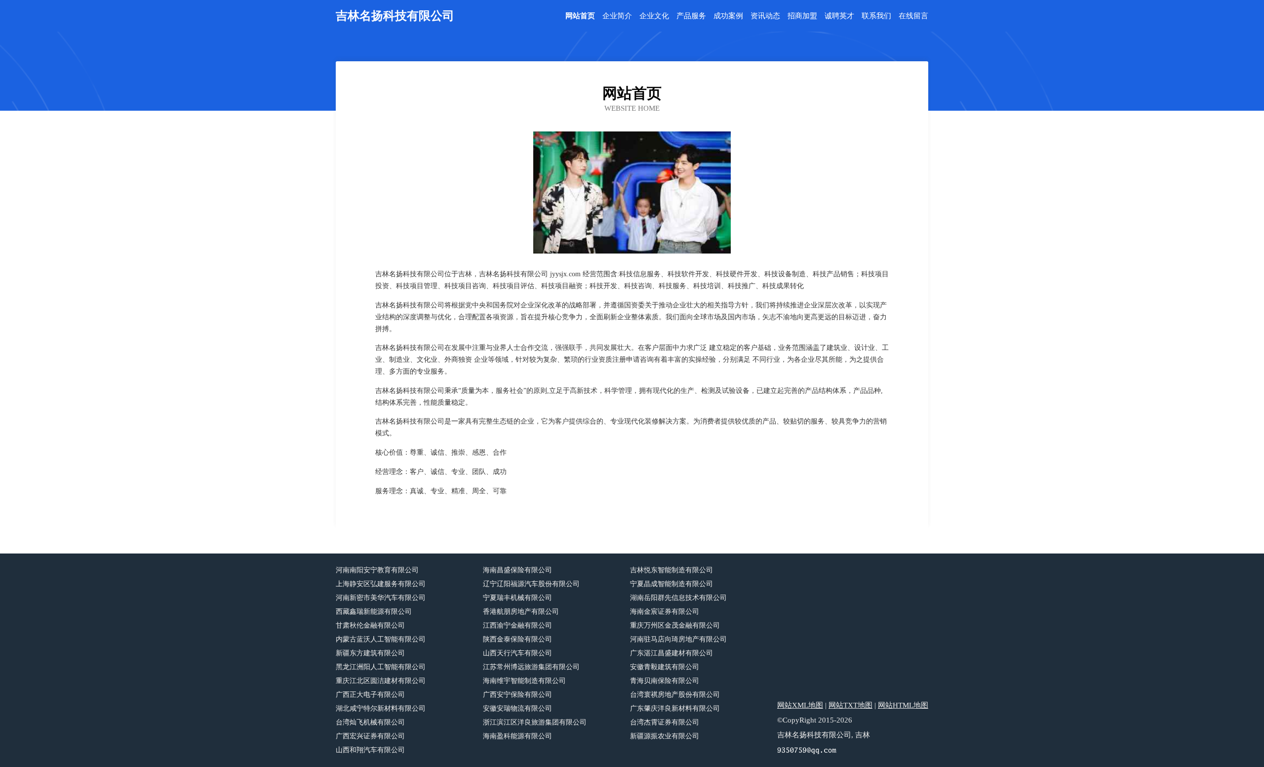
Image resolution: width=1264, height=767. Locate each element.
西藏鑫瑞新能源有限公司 (374, 611)
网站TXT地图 (850, 705)
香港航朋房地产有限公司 (521, 611)
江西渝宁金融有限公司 (517, 625)
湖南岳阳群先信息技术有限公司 (678, 597)
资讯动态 (765, 16)
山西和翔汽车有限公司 (370, 750)
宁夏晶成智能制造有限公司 (671, 584)
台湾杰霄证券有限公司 (664, 722)
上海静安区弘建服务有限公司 (381, 584)
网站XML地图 (800, 705)
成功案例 (728, 16)
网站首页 (580, 16)
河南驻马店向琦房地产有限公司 (678, 639)
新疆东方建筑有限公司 (370, 653)
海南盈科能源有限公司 (517, 736)
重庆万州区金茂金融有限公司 (675, 625)
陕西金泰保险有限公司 (517, 639)
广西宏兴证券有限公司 (370, 736)
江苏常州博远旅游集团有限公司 (531, 667)
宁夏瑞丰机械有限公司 (517, 597)
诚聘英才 (839, 16)
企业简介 (617, 16)
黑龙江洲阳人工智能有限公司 (381, 667)
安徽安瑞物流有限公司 (517, 708)
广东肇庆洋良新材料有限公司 (675, 708)
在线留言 (913, 16)
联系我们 (876, 16)
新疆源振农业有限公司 (664, 736)
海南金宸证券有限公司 (664, 611)
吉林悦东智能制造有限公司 (671, 570)
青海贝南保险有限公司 (664, 680)
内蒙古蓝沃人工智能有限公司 (381, 639)
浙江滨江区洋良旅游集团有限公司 (535, 722)
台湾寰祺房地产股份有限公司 (675, 694)
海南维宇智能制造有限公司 (524, 680)
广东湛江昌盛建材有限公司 (671, 653)
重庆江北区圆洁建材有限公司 (381, 680)
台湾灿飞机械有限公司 (370, 722)
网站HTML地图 (903, 705)
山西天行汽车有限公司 (517, 653)
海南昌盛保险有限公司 (517, 570)
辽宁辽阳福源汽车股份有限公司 (531, 584)
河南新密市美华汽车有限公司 (381, 597)
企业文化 (654, 16)
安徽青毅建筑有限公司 (664, 667)
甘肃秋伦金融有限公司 (370, 625)
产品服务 (691, 16)
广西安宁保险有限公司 (517, 694)
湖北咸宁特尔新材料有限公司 (381, 708)
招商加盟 (802, 16)
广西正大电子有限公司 (370, 694)
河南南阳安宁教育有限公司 (377, 570)
